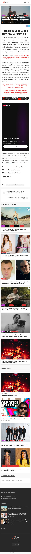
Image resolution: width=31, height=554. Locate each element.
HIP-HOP (17, 15)
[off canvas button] (25, 2)
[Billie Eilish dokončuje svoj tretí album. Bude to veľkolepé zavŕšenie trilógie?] (15, 349)
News (12, 15)
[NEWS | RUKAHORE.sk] (15, 537)
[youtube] (18, 544)
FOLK (16, 305)
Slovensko (21, 415)
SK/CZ (7, 15)
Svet (7, 305)
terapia (9, 184)
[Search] (28, 2)
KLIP (3, 15)
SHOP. (12, 541)
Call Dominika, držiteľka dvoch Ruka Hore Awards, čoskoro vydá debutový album (15, 256)
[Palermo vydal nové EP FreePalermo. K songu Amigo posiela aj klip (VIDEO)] (15, 217)
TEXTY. (18, 541)
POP (22, 15)
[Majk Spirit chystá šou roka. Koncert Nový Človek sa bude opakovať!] (15, 407)
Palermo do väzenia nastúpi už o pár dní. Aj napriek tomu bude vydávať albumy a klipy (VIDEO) (15, 282)
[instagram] (15, 544)
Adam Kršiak (7, 22)
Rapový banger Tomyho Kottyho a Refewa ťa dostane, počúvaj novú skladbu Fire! (16, 57)
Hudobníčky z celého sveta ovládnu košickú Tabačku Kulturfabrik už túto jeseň (15, 469)
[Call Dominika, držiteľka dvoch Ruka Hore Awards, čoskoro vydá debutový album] (15, 244)
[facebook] (13, 544)
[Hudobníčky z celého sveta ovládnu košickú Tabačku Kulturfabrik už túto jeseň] (15, 457)
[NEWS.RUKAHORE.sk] (5, 2)
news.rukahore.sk (11, 498)
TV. (15, 541)
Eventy (9, 415)
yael (22, 184)
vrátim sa (16, 184)
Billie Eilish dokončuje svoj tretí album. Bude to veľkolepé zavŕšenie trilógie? (14, 362)
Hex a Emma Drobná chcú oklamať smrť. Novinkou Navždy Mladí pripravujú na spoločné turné (14, 444)
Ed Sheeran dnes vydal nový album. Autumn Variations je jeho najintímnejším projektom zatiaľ (15, 309)
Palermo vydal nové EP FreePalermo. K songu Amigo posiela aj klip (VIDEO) (14, 230)
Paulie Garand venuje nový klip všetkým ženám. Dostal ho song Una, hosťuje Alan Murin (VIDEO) (14, 335)
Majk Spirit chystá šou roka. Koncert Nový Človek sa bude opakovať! (15, 419)
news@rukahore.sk (10, 496)
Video (26, 15)
